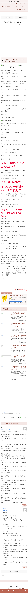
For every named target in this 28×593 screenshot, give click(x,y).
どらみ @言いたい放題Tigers (16, 295)
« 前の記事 (7, 17)
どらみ (4, 508)
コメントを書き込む (14, 571)
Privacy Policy (21, 588)
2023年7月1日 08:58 (5, 429)
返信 (25, 505)
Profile (7, 588)
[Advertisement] (14, 40)
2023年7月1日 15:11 (7, 510)
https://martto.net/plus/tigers (15, 301)
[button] (25, 419)
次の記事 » (20, 17)
